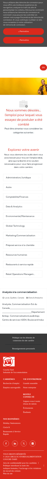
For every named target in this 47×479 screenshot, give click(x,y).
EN (43, 67)
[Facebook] (6, 443)
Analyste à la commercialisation (19, 292)
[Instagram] (33, 443)
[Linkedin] (15, 443)
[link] (23, 361)
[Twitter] (24, 443)
